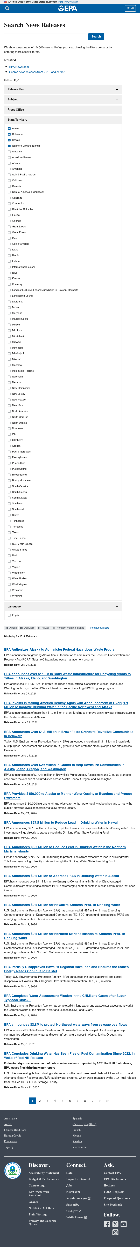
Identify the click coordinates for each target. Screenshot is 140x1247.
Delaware (28, 628)
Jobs (69, 1185)
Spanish (77, 1119)
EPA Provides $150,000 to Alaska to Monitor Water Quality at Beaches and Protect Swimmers (68, 795)
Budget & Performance (44, 1179)
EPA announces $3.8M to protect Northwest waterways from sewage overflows (65, 1024)
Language (14, 607)
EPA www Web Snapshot (39, 1193)
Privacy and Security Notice (42, 1222)
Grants (33, 1202)
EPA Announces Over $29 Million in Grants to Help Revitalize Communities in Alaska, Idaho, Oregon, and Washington (64, 767)
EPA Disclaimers (115, 1179)
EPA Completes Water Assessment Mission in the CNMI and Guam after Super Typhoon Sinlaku (65, 998)
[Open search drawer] (7, 8)
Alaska (13, 628)
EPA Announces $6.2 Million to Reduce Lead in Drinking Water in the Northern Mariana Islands (65, 849)
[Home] (68, 8)
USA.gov (72, 1211)
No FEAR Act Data (41, 1208)
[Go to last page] (107, 1100)
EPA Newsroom (19, 67)
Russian (77, 1141)
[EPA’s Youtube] (123, 1224)
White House (74, 1217)
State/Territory (17, 120)
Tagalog (8, 1147)
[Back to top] (131, 1238)
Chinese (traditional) (16, 1130)
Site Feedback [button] (113, 1204)
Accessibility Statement (44, 1173)
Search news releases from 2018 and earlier (37, 72)
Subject (13, 100)
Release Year (16, 89)
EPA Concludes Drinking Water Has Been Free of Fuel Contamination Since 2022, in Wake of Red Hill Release (69, 1055)
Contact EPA (112, 1173)
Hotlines (109, 1185)
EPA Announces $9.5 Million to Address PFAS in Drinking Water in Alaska (61, 876)
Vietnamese (80, 1147)
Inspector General (78, 1179)
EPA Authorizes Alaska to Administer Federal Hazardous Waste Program (60, 649)
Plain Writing (38, 1214)
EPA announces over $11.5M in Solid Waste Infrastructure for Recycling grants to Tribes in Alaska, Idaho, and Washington (67, 676)
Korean (77, 1136)
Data (69, 1173)
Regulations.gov (76, 1198)
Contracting (37, 1185)
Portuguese (10, 1141)
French (77, 1130)
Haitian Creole (12, 1136)
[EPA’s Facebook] (107, 1224)
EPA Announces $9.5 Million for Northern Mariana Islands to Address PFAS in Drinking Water (64, 936)
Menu (130, 8)
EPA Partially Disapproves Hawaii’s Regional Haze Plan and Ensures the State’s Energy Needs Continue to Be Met (66, 969)
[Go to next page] (100, 1100)
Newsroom (73, 1192)
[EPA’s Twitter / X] (115, 1224)
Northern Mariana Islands (70, 628)
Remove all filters (99, 628)
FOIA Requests (114, 1192)
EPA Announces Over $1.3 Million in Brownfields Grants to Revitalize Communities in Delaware (68, 734)
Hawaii (45, 628)
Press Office (16, 110)
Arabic (8, 1124)
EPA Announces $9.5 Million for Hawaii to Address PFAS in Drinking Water (62, 905)
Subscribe (72, 1204)
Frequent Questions (117, 1198)
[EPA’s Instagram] (115, 1232)
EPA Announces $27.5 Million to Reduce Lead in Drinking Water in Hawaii (61, 822)
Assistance (10, 1119)
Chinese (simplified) (84, 1124)
